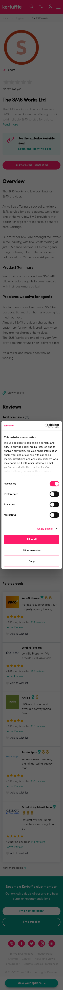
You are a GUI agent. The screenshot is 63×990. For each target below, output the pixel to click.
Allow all (32, 539)
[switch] (54, 494)
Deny (32, 561)
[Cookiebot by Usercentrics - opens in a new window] (45, 425)
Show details (45, 528)
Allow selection (31, 550)
